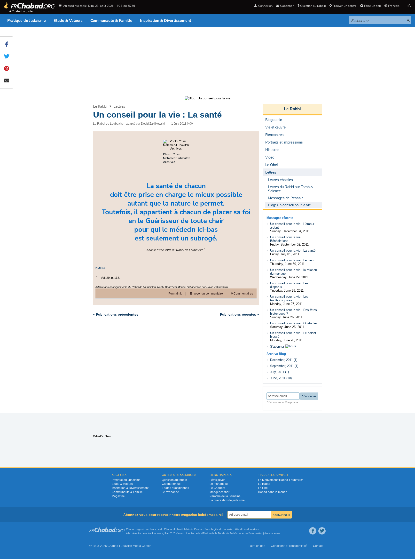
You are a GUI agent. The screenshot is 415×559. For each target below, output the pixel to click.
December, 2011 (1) (283, 360)
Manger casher (219, 492)
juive (265, 533)
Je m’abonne (170, 492)
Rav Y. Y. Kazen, (174, 533)
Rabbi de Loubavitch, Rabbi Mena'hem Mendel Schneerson (166, 287)
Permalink (175, 293)
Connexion (265, 6)
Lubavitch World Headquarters (241, 529)
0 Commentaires (242, 293)
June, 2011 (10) (281, 378)
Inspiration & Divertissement (165, 20)
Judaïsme (235, 533)
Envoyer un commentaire (206, 293)
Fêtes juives (217, 480)
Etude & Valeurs (68, 20)
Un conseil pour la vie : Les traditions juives (289, 298)
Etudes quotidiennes (175, 488)
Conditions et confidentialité (289, 546)
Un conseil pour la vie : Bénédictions (286, 239)
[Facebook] (312, 531)
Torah (221, 533)
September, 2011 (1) (284, 366)
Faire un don (372, 6)
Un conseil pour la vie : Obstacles (294, 323)
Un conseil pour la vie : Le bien (291, 260)
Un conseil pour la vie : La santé (157, 114)
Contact (318, 546)
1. (97, 277)
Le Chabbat (217, 488)
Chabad (168, 529)
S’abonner (277, 346)
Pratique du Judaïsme (26, 20)
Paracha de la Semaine (225, 496)
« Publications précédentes (115, 314)
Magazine (118, 496)
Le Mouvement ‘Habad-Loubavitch (281, 480)
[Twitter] (322, 531)
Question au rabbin (313, 6)
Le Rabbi (100, 106)
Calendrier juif (171, 484)
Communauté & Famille (111, 20)
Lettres (119, 106)
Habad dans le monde (272, 492)
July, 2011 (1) (279, 372)
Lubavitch (180, 529)
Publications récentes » (239, 314)
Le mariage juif (219, 484)
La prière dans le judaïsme (227, 500)
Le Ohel (263, 488)
